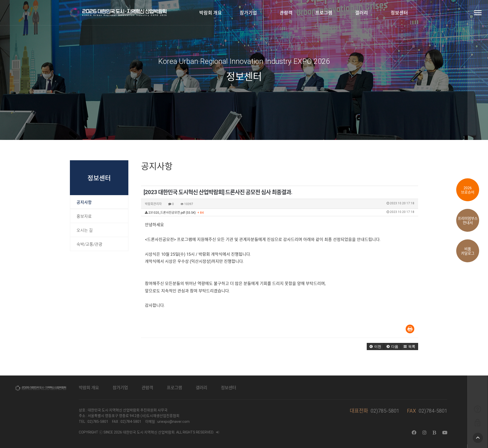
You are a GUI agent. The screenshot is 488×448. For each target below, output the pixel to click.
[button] (375, 346)
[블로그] (434, 432)
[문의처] (477, 409)
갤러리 (361, 13)
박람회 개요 (210, 13)
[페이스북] (414, 432)
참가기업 (248, 13)
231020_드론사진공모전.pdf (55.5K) (281, 212)
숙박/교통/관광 (89, 244)
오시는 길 (85, 230)
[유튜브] (444, 432)
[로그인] (477, 422)
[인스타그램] (424, 432)
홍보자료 (84, 216)
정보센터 (399, 13)
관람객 (286, 13)
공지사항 (84, 202)
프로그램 (323, 13)
